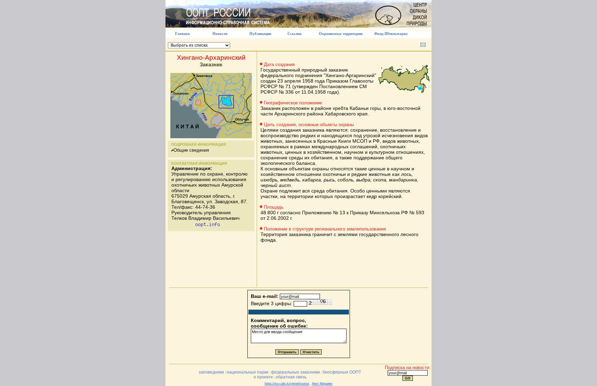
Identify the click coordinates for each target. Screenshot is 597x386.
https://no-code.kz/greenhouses (287, 383)
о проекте (263, 377)
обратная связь (291, 377)
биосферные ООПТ (342, 372)
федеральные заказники (295, 372)
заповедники (211, 372)
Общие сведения (191, 150)
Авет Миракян (322, 383)
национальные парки (247, 372)
